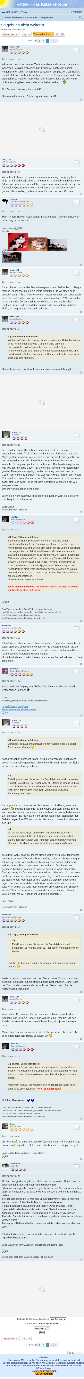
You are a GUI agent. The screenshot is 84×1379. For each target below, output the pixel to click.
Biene (13, 1124)
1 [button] (43, 41)
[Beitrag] (3, 59)
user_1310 (7, 159)
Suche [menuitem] (81, 18)
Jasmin (13, 199)
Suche (57, 34)
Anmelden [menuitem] (77, 12)
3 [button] (51, 41)
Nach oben (81, 99)
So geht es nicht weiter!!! (22, 25)
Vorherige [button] (39, 41)
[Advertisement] (42, 129)
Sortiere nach (31, 1323)
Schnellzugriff (11, 12)
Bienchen (6, 625)
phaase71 (14, 47)
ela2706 (15, 517)
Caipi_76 (16, 432)
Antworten (9, 34)
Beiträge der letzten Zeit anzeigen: (33, 1319)
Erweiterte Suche (62, 34)
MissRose (15, 1163)
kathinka (14, 669)
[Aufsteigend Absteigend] (42, 1328)
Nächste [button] (56, 41)
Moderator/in (19, 29)
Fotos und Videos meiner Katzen (19, 709)
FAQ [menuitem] (25, 12)
